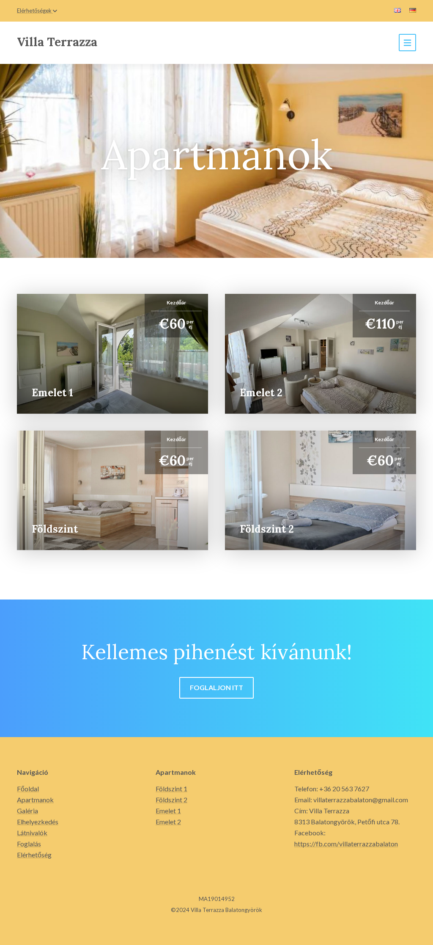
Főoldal (28, 789)
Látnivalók (32, 833)
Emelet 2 (168, 822)
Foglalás (29, 844)
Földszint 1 (171, 789)
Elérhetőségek (34, 10)
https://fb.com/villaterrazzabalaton (346, 844)
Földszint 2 (171, 800)
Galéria (27, 811)
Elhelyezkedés (37, 822)
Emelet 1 (168, 811)
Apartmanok (35, 800)
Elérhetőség (34, 855)
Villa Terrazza (57, 42)
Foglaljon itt (216, 687)
